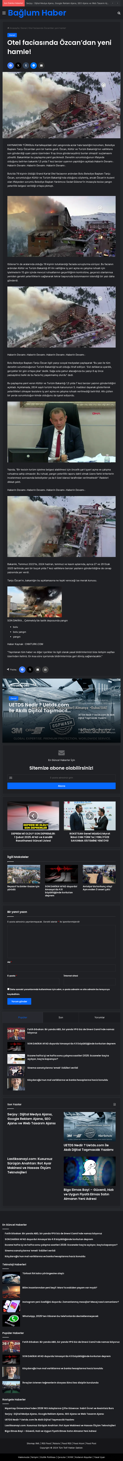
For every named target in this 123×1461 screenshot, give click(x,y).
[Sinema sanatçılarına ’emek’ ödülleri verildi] (16, 1071)
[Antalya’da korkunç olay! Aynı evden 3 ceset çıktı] (99, 874)
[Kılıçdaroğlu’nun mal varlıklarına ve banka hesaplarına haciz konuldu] (16, 1084)
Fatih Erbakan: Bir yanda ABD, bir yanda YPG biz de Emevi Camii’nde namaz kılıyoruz (71, 1342)
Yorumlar (99, 1017)
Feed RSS (66, 1443)
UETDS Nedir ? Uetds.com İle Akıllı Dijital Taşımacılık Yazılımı (55, 3)
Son (61, 1017)
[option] (61, 711)
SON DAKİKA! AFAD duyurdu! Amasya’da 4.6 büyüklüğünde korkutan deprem (61, 891)
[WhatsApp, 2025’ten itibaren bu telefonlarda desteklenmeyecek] (11, 1321)
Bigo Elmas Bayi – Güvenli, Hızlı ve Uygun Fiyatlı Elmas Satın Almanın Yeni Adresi (36, 708)
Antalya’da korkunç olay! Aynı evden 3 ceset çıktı (97, 888)
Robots (56, 1443)
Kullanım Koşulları (83, 1457)
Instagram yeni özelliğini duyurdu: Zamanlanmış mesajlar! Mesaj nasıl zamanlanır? (70, 1301)
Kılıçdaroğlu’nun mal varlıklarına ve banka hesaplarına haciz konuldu (67, 1080)
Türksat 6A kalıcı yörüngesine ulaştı (43, 1273)
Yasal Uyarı (99, 1457)
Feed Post (91, 1443)
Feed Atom (78, 1443)
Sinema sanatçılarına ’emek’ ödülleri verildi (52, 1067)
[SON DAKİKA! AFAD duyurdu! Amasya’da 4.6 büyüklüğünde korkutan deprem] (61, 874)
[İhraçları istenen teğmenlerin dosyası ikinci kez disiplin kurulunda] (11, 1387)
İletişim (34, 1457)
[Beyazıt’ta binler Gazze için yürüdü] (23, 874)
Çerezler (61, 1457)
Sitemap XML (33, 1443)
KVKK (70, 1457)
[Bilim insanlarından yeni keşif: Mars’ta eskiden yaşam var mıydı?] (11, 1292)
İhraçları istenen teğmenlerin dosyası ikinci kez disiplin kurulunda (60, 1382)
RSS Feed (46, 1443)
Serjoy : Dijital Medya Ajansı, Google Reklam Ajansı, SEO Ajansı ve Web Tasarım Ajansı (31, 1118)
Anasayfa (14, 28)
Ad (9, 962)
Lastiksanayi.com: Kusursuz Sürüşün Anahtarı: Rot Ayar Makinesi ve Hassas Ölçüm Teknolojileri (29, 1166)
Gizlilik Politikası (48, 1457)
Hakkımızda (23, 1457)
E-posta (12, 975)
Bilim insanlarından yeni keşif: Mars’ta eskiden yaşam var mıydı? (59, 1287)
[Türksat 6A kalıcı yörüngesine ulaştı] (11, 1278)
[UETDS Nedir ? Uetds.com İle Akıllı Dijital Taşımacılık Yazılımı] (90, 1126)
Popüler (22, 1017)
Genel (24, 28)
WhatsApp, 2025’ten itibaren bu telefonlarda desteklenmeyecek (60, 1316)
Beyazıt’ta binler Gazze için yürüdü (23, 888)
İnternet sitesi (71, 975)
